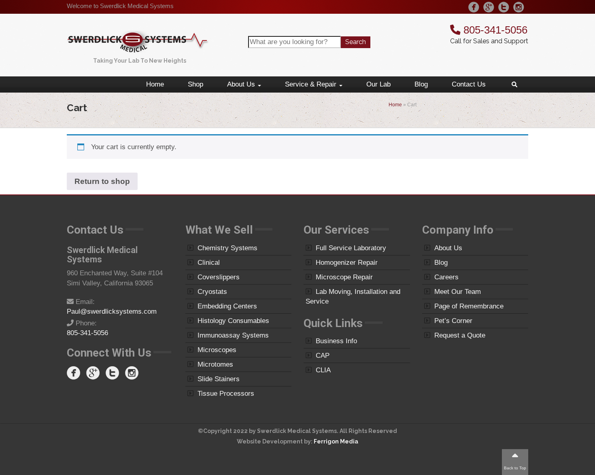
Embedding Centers (227, 306)
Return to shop (102, 181)
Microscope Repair (344, 277)
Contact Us (469, 84)
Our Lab (378, 84)
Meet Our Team (457, 292)
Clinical (209, 262)
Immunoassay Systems (233, 335)
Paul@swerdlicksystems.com (112, 311)
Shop (195, 84)
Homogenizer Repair (347, 262)
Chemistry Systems (227, 248)
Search (355, 42)
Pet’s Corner (453, 321)
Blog (421, 84)
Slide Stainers (219, 379)
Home (155, 84)
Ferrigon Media (336, 441)
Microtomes (215, 364)
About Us (242, 84)
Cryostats (212, 292)
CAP (322, 355)
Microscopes (217, 350)
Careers (446, 277)
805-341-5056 (494, 30)
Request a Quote (459, 335)
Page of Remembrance (469, 306)
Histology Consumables (233, 321)
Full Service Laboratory (351, 248)
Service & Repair (311, 84)
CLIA (323, 370)
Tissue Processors (226, 393)
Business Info (336, 341)
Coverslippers (219, 277)
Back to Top (515, 468)
